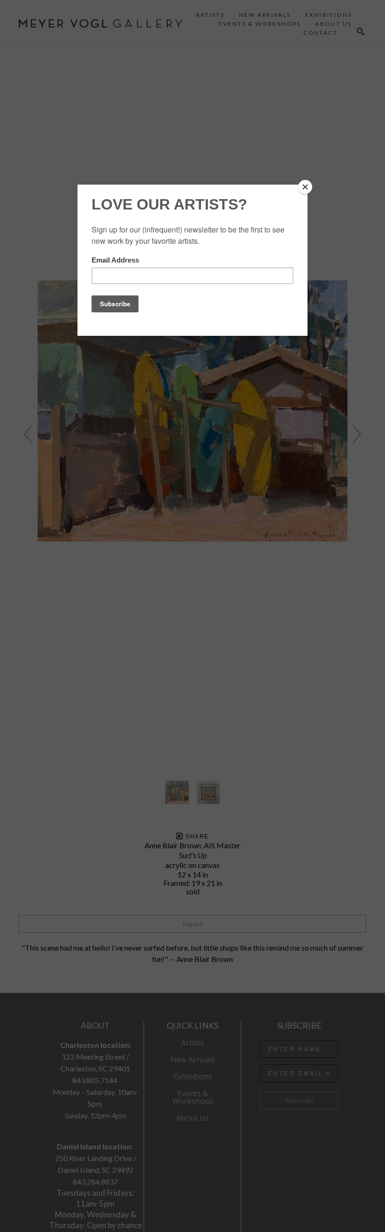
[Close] (305, 187)
